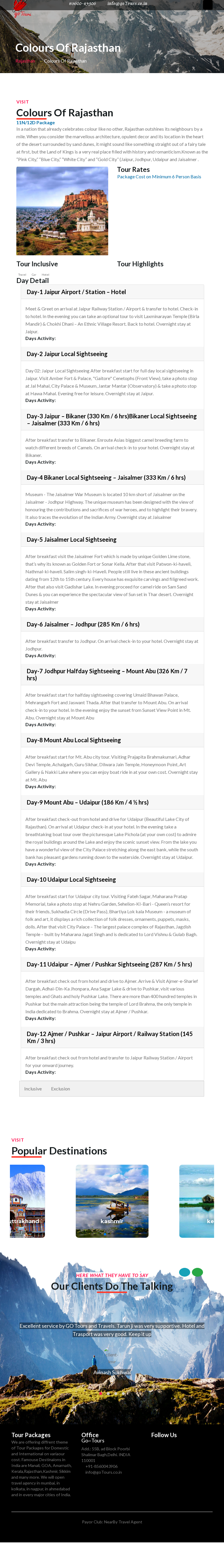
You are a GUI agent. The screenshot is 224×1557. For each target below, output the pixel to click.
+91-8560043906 (101, 1466)
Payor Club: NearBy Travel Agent (112, 1521)
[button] (95, 1234)
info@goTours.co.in (103, 1472)
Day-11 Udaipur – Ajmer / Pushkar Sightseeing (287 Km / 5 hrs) (109, 964)
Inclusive (33, 1088)
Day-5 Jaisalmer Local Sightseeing (72, 539)
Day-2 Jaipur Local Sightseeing (67, 353)
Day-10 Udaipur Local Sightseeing (71, 879)
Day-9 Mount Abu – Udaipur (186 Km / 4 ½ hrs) (88, 802)
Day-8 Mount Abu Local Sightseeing (74, 739)
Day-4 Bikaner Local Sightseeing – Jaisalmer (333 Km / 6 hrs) (106, 477)
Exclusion (60, 1088)
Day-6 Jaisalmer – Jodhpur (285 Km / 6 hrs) (83, 624)
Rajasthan (25, 60)
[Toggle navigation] (208, 5)
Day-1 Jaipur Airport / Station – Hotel (76, 291)
